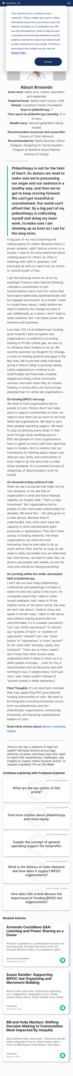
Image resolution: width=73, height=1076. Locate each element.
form (50, 764)
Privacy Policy (18, 52)
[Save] (62, 960)
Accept (48, 61)
